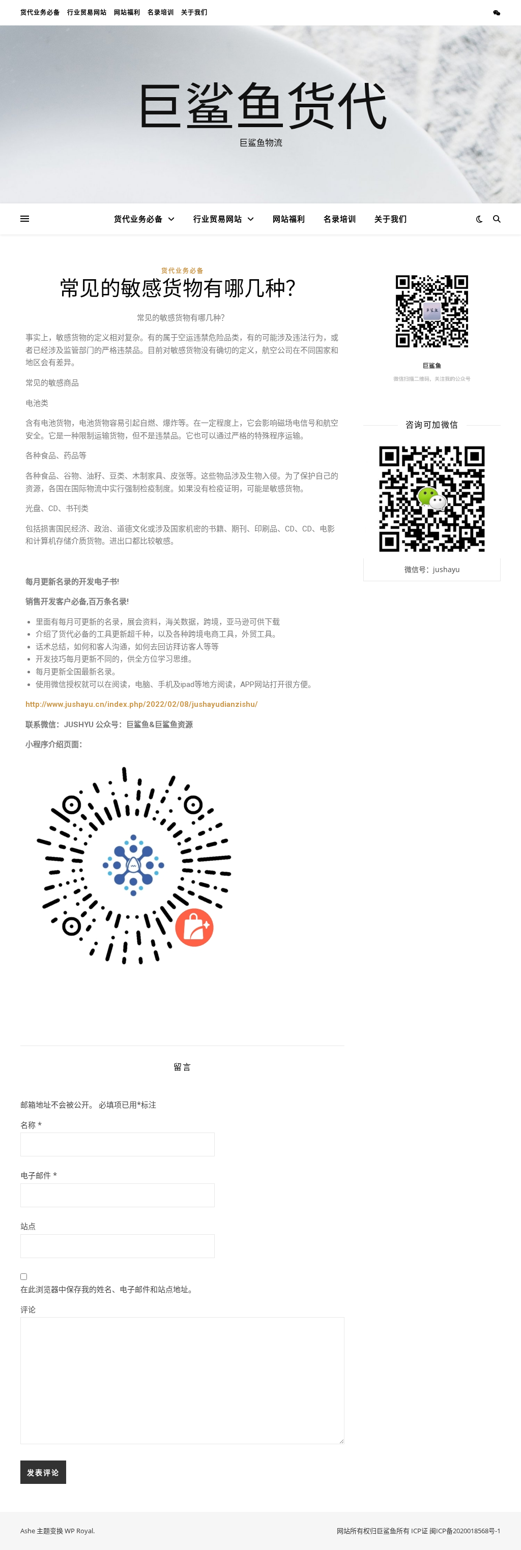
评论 (28, 1309)
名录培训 (161, 12)
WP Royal (79, 1530)
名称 (31, 1125)
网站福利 (127, 12)
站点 (28, 1226)
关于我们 (194, 12)
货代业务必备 (40, 12)
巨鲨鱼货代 (260, 105)
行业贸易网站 (87, 12)
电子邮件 (38, 1175)
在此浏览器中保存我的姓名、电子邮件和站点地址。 (108, 1289)
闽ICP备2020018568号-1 (465, 1530)
